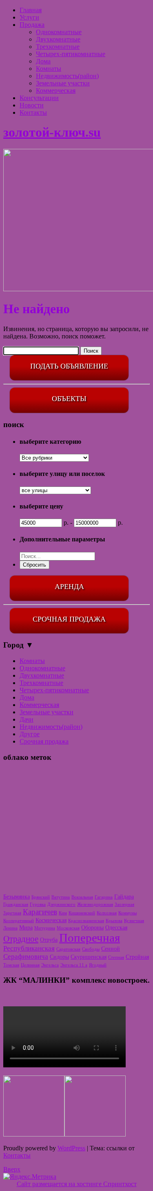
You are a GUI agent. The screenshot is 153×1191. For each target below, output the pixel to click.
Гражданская (15, 904)
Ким (63, 913)
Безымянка (16, 896)
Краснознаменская (86, 920)
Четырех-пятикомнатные (70, 53)
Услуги (29, 17)
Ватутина (60, 897)
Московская (68, 928)
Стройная (137, 956)
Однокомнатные (59, 31)
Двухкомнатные (58, 39)
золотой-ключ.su (52, 132)
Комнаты (48, 68)
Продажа (32, 24)
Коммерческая (55, 90)
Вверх (11, 1169)
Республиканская (29, 948)
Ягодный (97, 965)
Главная (31, 10)
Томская (11, 965)
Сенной (110, 948)
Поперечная (89, 937)
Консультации (39, 97)
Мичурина (44, 928)
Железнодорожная (95, 904)
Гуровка (38, 904)
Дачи (26, 719)
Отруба (49, 939)
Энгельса (50, 965)
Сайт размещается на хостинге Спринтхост (77, 1183)
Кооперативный (18, 920)
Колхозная (107, 913)
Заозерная (124, 904)
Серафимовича (25, 956)
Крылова (114, 920)
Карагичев (40, 911)
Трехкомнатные (58, 46)
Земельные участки (63, 83)
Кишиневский (82, 913)
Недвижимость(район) (67, 75)
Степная (116, 957)
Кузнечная (134, 920)
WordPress (71, 1148)
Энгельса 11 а (73, 965)
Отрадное (20, 939)
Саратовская (68, 949)
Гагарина (104, 897)
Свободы (91, 949)
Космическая (51, 920)
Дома (43, 61)
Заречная (12, 913)
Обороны (92, 927)
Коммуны (127, 913)
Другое (30, 734)
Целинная (30, 965)
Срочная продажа (44, 741)
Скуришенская (88, 956)
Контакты (33, 112)
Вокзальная (82, 897)
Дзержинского (61, 904)
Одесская (116, 927)
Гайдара (124, 896)
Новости (32, 105)
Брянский (40, 897)
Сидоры (59, 956)
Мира (26, 927)
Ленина (10, 928)
